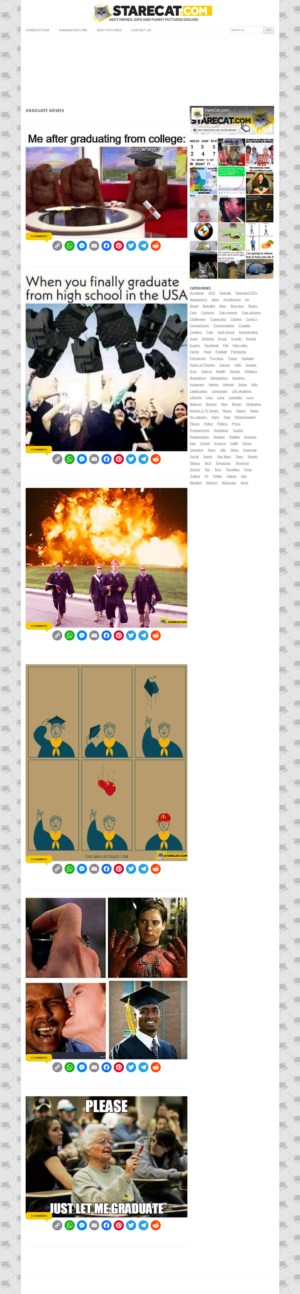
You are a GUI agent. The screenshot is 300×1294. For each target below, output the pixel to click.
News (254, 411)
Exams (195, 345)
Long (220, 397)
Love (250, 397)
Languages (220, 391)
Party (215, 417)
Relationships (199, 437)
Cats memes (228, 312)
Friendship (238, 352)
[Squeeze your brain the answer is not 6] (203, 152)
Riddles (234, 437)
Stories (253, 456)
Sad (192, 443)
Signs (212, 450)
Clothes (236, 319)
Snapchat (250, 450)
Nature (241, 411)
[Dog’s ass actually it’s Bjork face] (203, 208)
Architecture (232, 299)
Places (195, 424)
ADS (211, 293)
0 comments (39, 236)
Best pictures (109, 30)
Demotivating (248, 332)
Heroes (235, 371)
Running (250, 437)
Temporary (223, 463)
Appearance (198, 299)
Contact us (141, 30)
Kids (254, 384)
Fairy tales (240, 345)
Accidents (197, 293)
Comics (251, 319)
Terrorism (242, 463)
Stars (239, 456)
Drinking (208, 339)
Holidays (251, 371)
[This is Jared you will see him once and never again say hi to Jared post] (231, 265)
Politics (222, 424)
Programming (199, 430)
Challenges (198, 319)
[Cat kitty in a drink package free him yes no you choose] (231, 152)
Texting (195, 469)
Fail (225, 345)
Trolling (195, 476)
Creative (196, 332)
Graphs (251, 365)
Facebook (211, 345)
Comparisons (199, 325)
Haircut (206, 371)
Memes (211, 404)
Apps (215, 299)
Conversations (223, 325)
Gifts (238, 365)
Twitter (217, 476)
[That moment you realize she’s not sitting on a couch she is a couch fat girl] (259, 180)
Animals (225, 293)
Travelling (232, 469)
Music (227, 411)
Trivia (247, 469)
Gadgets (248, 358)
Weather (196, 483)
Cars (193, 312)
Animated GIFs (246, 293)
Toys (218, 469)
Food (207, 352)
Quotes (238, 430)
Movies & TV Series (204, 411)
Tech (207, 463)
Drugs (222, 339)
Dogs (193, 339)
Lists (209, 397)
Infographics (219, 378)
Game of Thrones (202, 365)
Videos (232, 476)
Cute (209, 332)
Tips (207, 469)
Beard (194, 306)
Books (253, 306)
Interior (214, 384)
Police (208, 424)
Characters (218, 319)
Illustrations (198, 378)
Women (211, 483)
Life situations (241, 391)
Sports (207, 456)
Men (224, 404)
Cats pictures (251, 312)
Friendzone (198, 358)
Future (232, 358)
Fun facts (217, 358)
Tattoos (195, 463)
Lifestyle (196, 397)
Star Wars (224, 456)
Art (247, 299)
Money (237, 404)
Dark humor (226, 332)
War (244, 476)
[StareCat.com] (150, 12)
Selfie (234, 443)
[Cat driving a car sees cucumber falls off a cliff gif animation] (203, 265)
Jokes (242, 384)
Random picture (73, 30)
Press (236, 424)
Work (244, 483)
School (205, 443)
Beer (222, 306)
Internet (228, 384)
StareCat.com (37, 30)
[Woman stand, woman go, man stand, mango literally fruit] (259, 237)
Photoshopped (245, 417)
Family (194, 352)
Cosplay (245, 325)
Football (221, 352)
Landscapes (198, 391)
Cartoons (207, 312)
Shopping (196, 450)
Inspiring (238, 378)
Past (227, 417)
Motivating (253, 404)
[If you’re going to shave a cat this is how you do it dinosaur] (259, 265)
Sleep (234, 450)
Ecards (236, 339)
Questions (221, 430)
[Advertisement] (150, 69)
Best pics (237, 306)
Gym (193, 371)
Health (220, 371)
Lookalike (235, 397)
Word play (229, 483)
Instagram (197, 384)
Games (224, 365)
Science (220, 443)
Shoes (247, 443)
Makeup (195, 404)
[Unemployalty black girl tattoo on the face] (231, 208)
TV (206, 476)
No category (198, 417)
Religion (219, 437)
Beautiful (209, 306)
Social (194, 456)
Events (251, 339)
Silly (223, 450)
